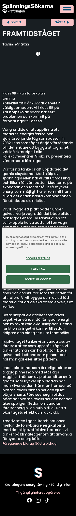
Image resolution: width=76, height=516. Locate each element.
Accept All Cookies (38, 279)
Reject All (38, 268)
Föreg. (16, 22)
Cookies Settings (38, 258)
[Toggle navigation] (67, 9)
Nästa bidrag (46, 443)
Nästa (60, 22)
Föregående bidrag (18, 443)
